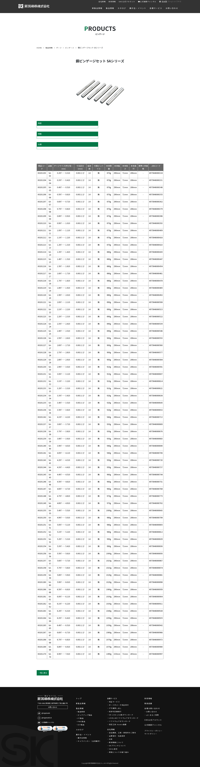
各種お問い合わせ (152, 708)
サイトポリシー (150, 734)
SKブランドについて (117, 745)
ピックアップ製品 (85, 715)
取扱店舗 (148, 703)
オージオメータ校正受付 (119, 705)
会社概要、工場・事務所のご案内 (122, 733)
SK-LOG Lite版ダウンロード (121, 715)
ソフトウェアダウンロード (120, 721)
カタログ (80, 729)
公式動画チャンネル (148, 1)
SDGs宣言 (113, 749)
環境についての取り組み (119, 752)
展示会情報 (82, 738)
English (172, 1)
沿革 (111, 739)
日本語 (164, 1)
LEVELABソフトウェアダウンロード (124, 718)
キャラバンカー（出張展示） (89, 741)
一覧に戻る (42, 673)
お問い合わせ (52, 707)
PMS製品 (81, 721)
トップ (79, 698)
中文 (180, 1)
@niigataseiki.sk (47, 718)
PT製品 (81, 718)
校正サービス (114, 702)
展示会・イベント (84, 734)
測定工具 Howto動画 (118, 724)
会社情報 (102, 1)
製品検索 (81, 712)
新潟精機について (116, 742)
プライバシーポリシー (153, 731)
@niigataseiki (46, 713)
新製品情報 (81, 703)
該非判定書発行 (115, 711)
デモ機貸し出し (115, 708)
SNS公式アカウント (127, 1)
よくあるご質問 (152, 715)
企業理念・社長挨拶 (117, 736)
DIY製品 (81, 725)
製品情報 (80, 708)
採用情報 (112, 1)
